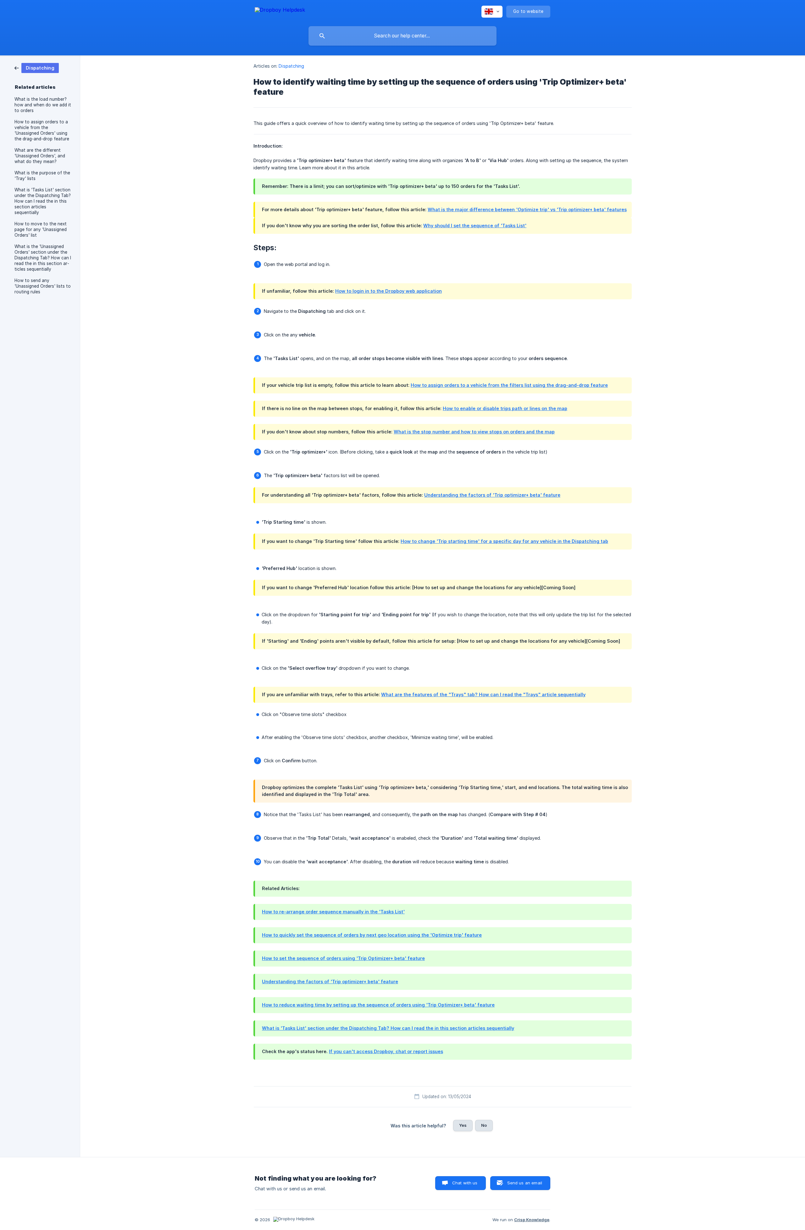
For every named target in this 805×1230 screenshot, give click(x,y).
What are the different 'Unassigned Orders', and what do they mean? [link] (39, 156)
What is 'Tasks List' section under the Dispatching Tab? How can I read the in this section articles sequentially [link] (42, 201)
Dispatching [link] (291, 66)
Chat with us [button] (465, 1182)
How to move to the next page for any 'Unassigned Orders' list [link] (40, 229)
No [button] (484, 1125)
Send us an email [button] (524, 1182)
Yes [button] (463, 1125)
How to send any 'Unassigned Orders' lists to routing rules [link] (42, 286)
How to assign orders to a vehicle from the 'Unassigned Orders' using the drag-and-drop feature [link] (41, 130)
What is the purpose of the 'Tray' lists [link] (42, 175)
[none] (280, 11)
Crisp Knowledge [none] (531, 1219)
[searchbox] (402, 36)
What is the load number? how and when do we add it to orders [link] (42, 105)
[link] (36, 68)
